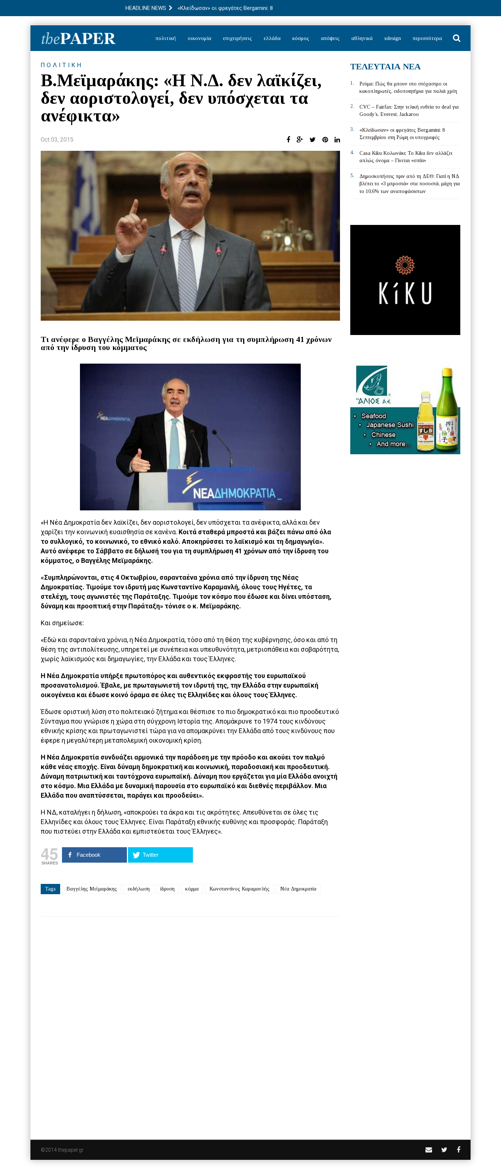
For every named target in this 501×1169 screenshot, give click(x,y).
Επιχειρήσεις (237, 38)
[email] (428, 1150)
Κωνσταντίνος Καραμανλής (239, 889)
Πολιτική (166, 38)
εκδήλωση (139, 889)
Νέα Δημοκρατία (298, 889)
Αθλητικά (362, 38)
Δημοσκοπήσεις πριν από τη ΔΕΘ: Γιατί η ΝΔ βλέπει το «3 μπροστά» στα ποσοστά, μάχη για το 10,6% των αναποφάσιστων (409, 184)
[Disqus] (190, 1023)
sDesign (392, 38)
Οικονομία (199, 38)
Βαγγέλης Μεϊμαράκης (91, 889)
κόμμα (192, 889)
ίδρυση (167, 889)
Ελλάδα (272, 38)
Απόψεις (330, 38)
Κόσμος (300, 38)
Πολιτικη (62, 65)
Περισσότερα (427, 38)
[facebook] (458, 1150)
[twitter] (444, 1150)
